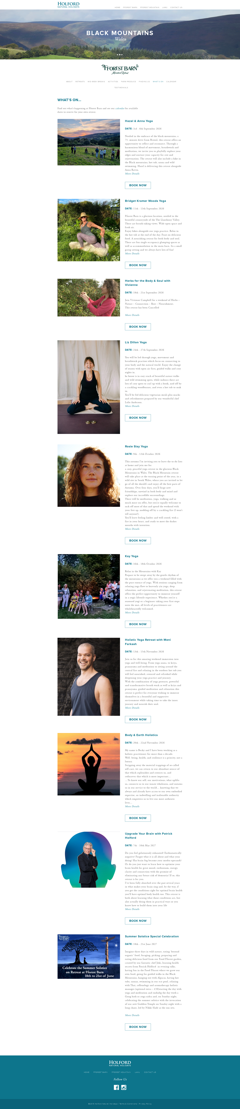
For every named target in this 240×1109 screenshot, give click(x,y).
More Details (132, 174)
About (69, 82)
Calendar (171, 82)
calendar (119, 108)
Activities (113, 82)
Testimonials (121, 88)
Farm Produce (128, 82)
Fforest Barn (130, 7)
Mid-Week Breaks (96, 82)
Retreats (80, 82)
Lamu (165, 7)
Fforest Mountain (149, 7)
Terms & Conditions (128, 1104)
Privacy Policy (145, 1104)
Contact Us (176, 7)
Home (117, 7)
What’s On (158, 82)
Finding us (144, 82)
